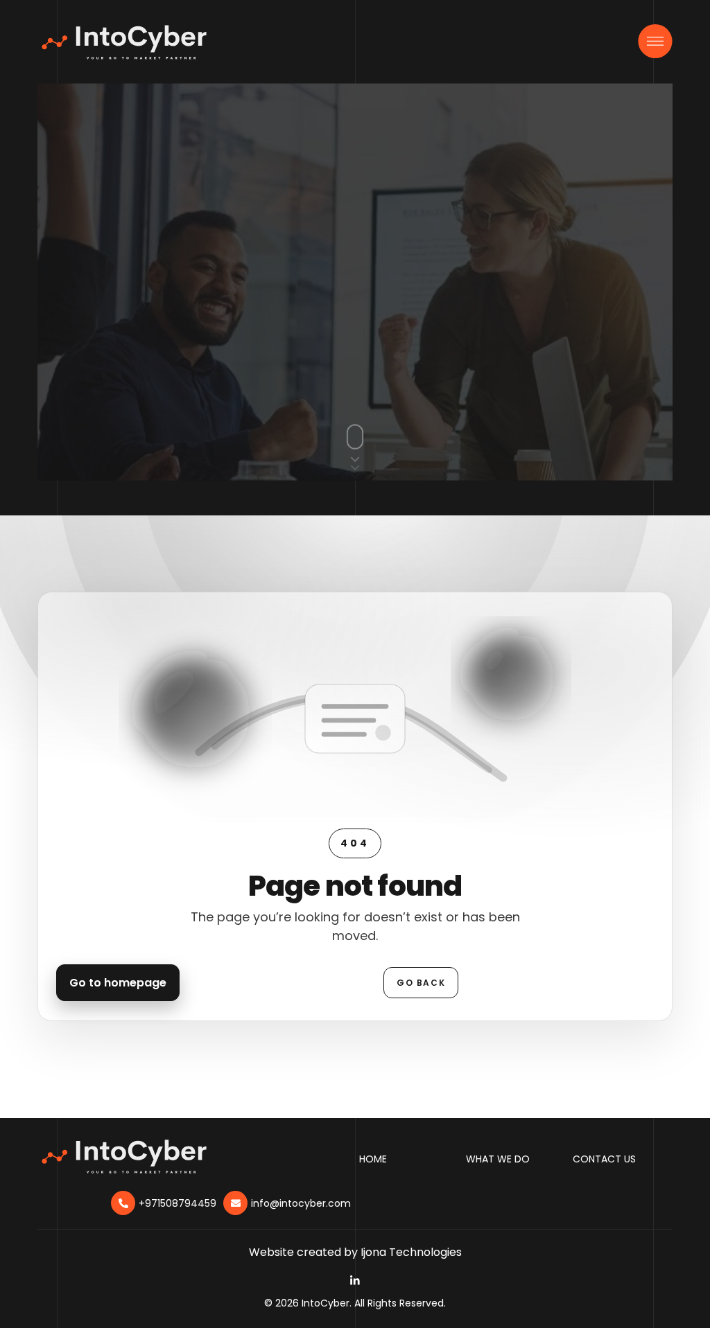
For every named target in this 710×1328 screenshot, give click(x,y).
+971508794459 (177, 1203)
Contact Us (604, 1159)
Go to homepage (117, 983)
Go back (421, 983)
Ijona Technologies (411, 1252)
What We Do (498, 1159)
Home (373, 1159)
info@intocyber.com (301, 1203)
